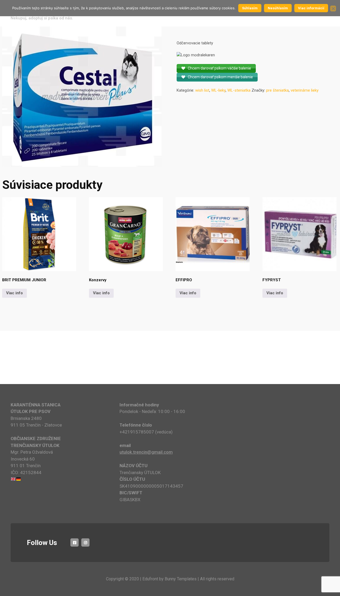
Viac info (14, 293)
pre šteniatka (277, 90)
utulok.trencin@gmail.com (146, 452)
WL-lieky (218, 90)
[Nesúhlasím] (333, 8)
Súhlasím (250, 8)
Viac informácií (311, 8)
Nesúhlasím (278, 8)
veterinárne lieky (304, 90)
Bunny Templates (181, 578)
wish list (202, 90)
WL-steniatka (238, 90)
